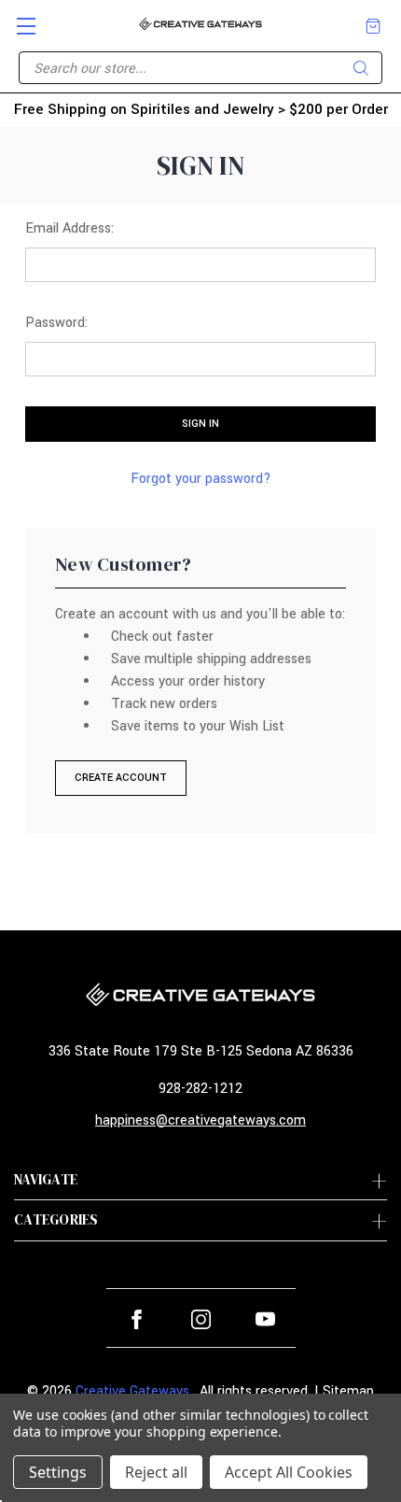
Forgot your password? (201, 479)
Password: (56, 323)
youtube (265, 1319)
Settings (58, 1472)
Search (360, 68)
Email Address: (69, 228)
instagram (201, 1319)
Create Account (121, 778)
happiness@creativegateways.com (200, 1120)
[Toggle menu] (18, 18)
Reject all (156, 1472)
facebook (136, 1319)
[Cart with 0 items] (373, 26)
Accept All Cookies (289, 1472)
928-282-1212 (200, 1088)
